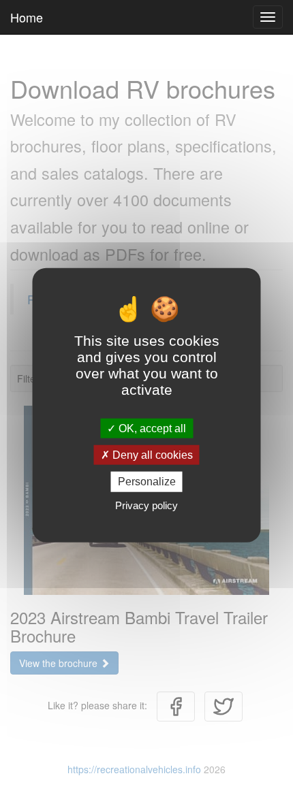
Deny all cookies (151, 455)
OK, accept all (151, 428)
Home (26, 17)
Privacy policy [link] (146, 505)
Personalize (147, 481)
